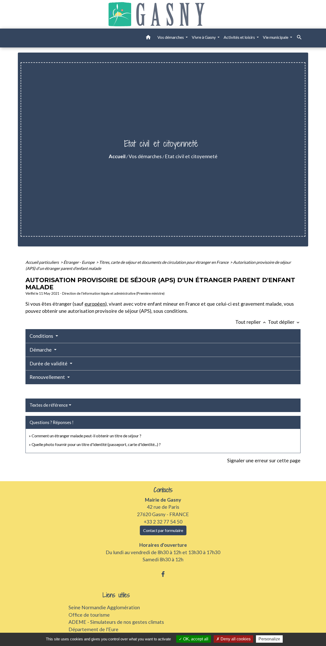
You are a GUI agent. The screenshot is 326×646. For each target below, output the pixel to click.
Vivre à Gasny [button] (204, 37)
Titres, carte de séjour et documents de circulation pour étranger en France (164, 262)
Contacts (163, 490)
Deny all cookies (235, 639)
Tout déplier (284, 322)
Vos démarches (145, 156)
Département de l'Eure (93, 629)
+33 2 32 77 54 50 (163, 522)
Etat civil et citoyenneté (191, 156)
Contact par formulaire (163, 530)
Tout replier (251, 322)
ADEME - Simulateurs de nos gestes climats (116, 622)
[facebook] (163, 574)
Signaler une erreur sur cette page (264, 460)
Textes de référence (49, 405)
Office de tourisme (89, 615)
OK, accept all (195, 639)
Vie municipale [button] (276, 37)
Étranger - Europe (79, 262)
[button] (148, 38)
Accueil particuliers (42, 262)
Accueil (117, 156)
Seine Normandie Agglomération (104, 607)
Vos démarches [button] (171, 37)
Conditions (42, 336)
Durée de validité (49, 363)
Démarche (41, 350)
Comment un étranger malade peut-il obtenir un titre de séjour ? (86, 435)
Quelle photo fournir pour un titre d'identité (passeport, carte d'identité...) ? (96, 444)
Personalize (269, 639)
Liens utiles (116, 595)
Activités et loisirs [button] (240, 37)
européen (95, 304)
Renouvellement (48, 377)
